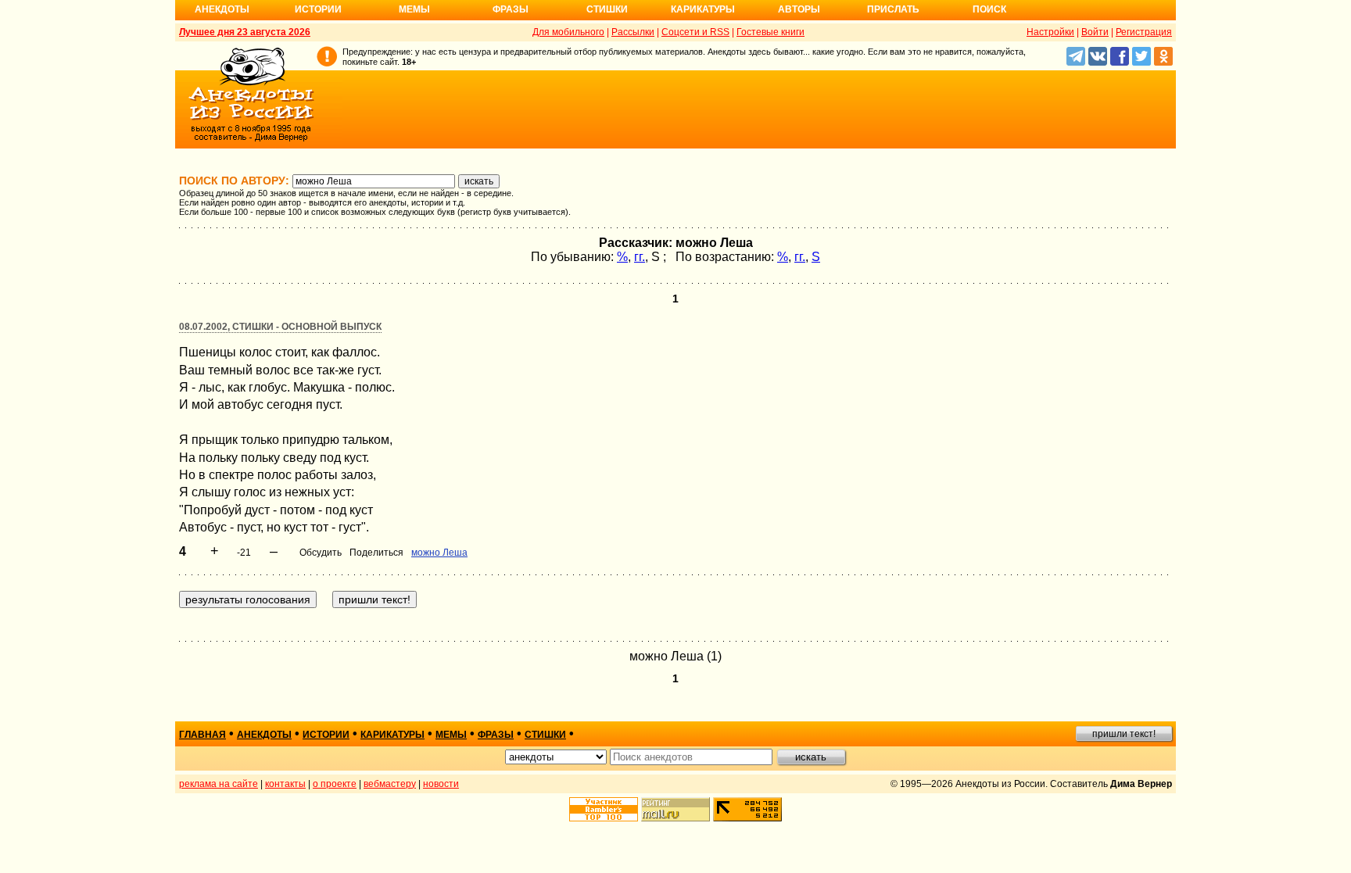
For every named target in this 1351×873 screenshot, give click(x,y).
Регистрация (1144, 32)
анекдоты (264, 734)
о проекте (335, 783)
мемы (451, 734)
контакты (285, 783)
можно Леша (439, 552)
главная (202, 734)
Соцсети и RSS (695, 32)
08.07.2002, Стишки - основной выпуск (280, 326)
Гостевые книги (770, 32)
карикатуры (392, 734)
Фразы (511, 9)
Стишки (607, 9)
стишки (545, 734)
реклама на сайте (218, 783)
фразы (496, 734)
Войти (1095, 32)
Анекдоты (222, 9)
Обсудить (320, 552)
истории (326, 734)
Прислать (893, 9)
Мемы (414, 9)
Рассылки (632, 32)
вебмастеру (390, 783)
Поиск (989, 9)
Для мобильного (568, 32)
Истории (318, 9)
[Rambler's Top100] (603, 809)
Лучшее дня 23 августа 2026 (244, 32)
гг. (639, 256)
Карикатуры (703, 9)
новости (441, 783)
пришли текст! (1124, 733)
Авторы (799, 9)
